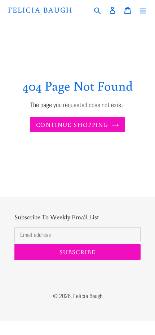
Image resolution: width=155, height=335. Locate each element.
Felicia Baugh (40, 9)
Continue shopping (72, 124)
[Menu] (142, 10)
